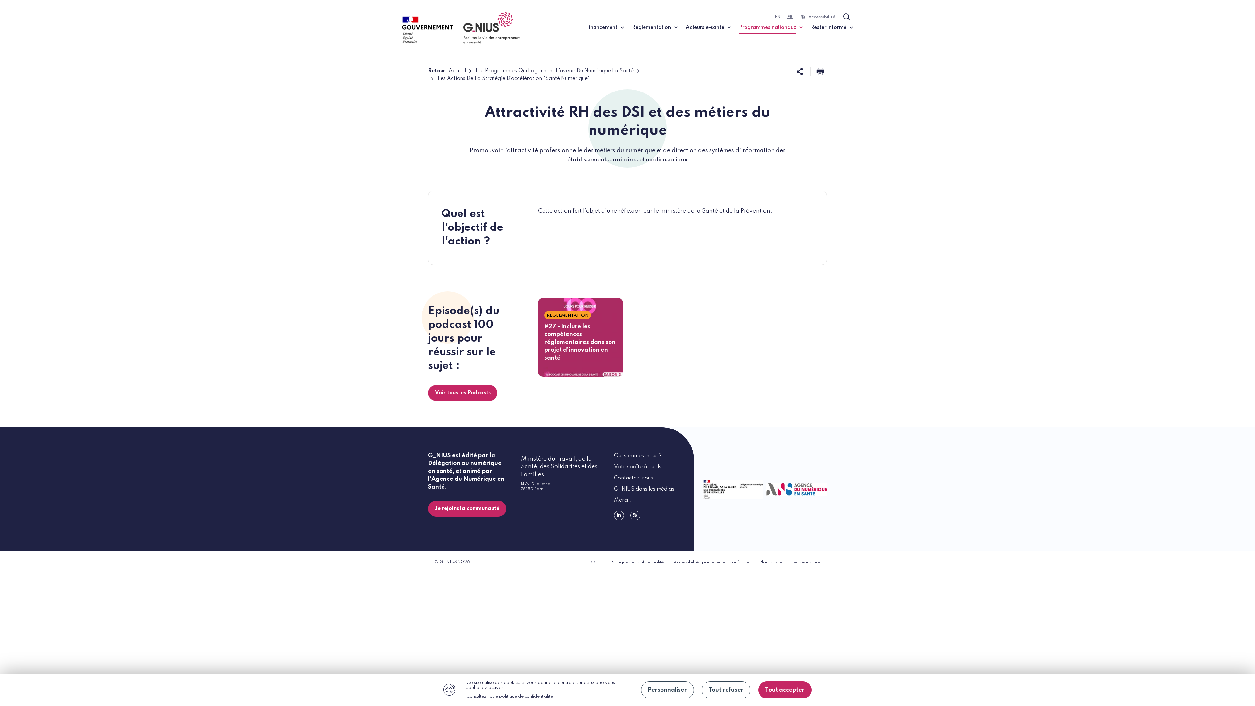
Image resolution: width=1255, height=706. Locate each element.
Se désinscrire (806, 562)
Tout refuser (726, 690)
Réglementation (651, 27)
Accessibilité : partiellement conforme (711, 562)
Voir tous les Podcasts (463, 392)
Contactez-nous (633, 478)
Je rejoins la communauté (467, 508)
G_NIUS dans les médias (644, 489)
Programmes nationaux (771, 27)
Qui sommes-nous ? (638, 456)
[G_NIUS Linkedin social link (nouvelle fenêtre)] (619, 515)
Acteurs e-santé (705, 27)
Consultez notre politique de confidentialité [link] (509, 696)
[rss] (635, 515)
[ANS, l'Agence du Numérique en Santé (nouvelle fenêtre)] (795, 489)
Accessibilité (821, 17)
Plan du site (770, 562)
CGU (595, 562)
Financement (601, 27)
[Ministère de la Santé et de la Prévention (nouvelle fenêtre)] (731, 489)
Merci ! (622, 500)
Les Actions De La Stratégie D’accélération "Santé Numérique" (514, 78)
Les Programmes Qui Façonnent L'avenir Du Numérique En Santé (555, 71)
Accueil (457, 71)
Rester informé (828, 27)
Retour (436, 71)
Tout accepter (785, 690)
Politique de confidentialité (637, 562)
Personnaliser (667, 690)
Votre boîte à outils (637, 467)
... (645, 71)
